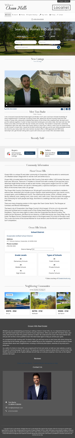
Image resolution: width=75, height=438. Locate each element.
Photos (23, 15)
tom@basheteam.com (15, 408)
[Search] (58, 47)
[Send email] (62, 108)
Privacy (53, 15)
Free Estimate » (63, 153)
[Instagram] (64, 108)
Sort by (31, 290)
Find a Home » (29, 153)
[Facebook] (67, 108)
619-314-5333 (38, 19)
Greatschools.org (64, 278)
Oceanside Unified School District (20, 236)
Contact (60, 15)
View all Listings (38, 61)
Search (16, 15)
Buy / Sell (44, 15)
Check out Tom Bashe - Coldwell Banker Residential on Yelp (37, 363)
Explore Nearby (32, 15)
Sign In (67, 1)
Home (9, 15)
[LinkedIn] (69, 108)
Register (62, 1)
